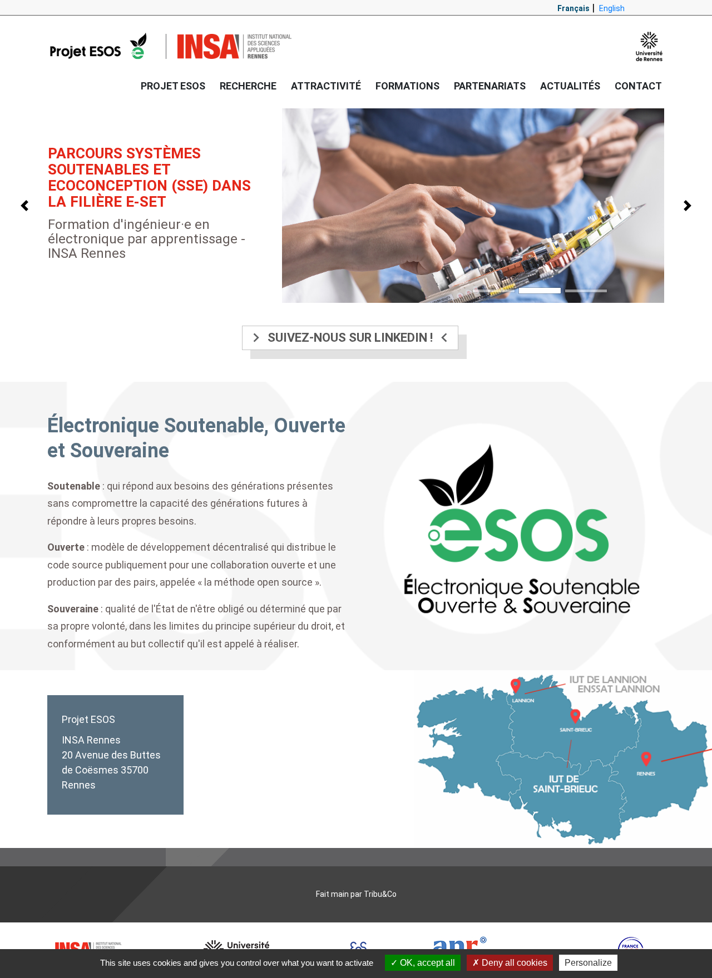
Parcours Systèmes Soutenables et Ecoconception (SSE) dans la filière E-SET (149, 177)
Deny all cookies (513, 962)
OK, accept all (426, 962)
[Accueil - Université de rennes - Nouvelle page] (649, 46)
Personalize (588, 962)
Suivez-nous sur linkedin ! (350, 338)
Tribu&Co (380, 894)
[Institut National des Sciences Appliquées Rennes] (234, 46)
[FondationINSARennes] (101, 46)
